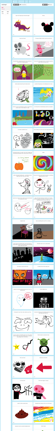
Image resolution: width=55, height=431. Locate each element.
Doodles (17, 4)
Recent (45, 4)
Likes (51, 4)
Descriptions (23, 4)
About (30, 1)
